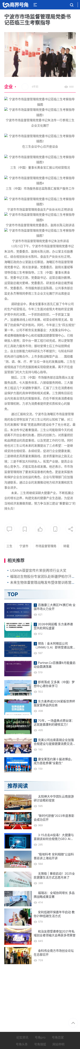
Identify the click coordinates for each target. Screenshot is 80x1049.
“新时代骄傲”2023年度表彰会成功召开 (54, 817)
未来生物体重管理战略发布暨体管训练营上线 (44, 582)
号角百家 (58, 1037)
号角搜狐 (40, 1044)
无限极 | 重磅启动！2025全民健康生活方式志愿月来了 (54, 875)
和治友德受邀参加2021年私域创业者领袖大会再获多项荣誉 (55, 933)
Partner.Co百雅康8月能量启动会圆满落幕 (55, 664)
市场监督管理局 (45, 546)
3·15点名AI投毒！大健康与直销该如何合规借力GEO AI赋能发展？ (54, 837)
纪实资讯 (22, 1037)
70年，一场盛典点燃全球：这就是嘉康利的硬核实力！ (54, 722)
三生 (9, 546)
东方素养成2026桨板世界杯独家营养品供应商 (54, 703)
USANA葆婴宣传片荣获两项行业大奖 (38, 570)
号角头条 (22, 1044)
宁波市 (23, 546)
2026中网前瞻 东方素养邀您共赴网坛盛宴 (53, 626)
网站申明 (58, 1044)
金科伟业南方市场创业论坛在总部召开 (54, 952)
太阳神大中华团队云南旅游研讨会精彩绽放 (54, 798)
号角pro (40, 1037)
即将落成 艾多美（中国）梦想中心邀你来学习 (54, 684)
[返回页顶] (73, 1023)
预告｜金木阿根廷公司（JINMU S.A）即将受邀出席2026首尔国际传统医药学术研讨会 (54, 645)
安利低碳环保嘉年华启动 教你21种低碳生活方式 (54, 914)
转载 (66, 546)
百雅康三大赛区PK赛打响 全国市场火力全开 (55, 607)
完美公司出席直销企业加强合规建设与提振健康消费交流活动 (55, 742)
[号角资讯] (15, 4)
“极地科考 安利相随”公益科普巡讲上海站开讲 (54, 856)
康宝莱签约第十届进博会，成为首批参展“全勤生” (54, 761)
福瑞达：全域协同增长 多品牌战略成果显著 (54, 894)
